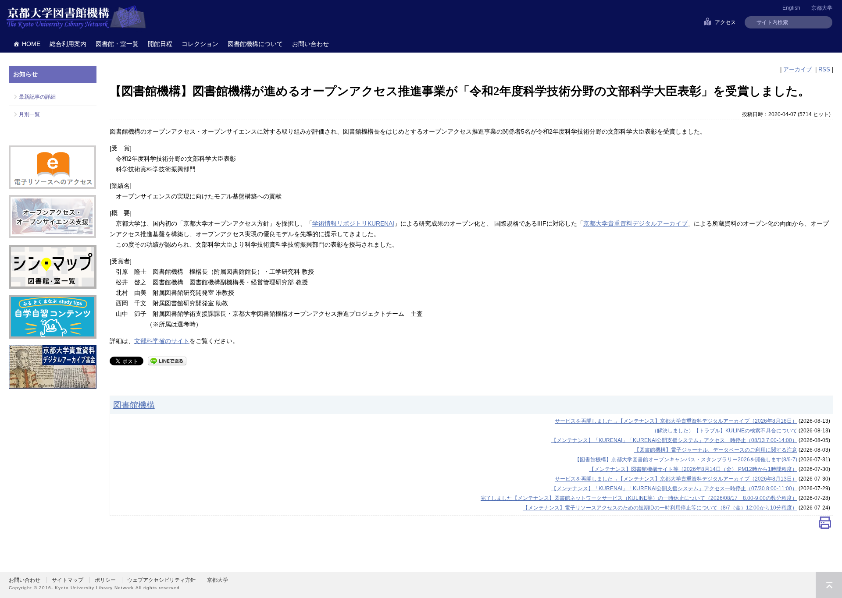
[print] (824, 524)
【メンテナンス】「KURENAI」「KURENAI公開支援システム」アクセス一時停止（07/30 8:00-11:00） (674, 488)
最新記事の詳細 (37, 97)
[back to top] (829, 585)
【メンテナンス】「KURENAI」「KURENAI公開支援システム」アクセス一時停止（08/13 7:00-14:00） (674, 440)
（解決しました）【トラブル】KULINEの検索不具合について (724, 431)
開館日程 (160, 43)
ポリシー (105, 580)
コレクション (200, 43)
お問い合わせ (310, 43)
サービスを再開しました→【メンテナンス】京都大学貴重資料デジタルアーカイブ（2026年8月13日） (676, 479)
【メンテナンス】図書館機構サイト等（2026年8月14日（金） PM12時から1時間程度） (693, 469)
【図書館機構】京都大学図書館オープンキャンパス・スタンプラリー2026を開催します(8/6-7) (685, 459)
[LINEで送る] (167, 360)
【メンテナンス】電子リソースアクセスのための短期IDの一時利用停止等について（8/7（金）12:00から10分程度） (660, 508)
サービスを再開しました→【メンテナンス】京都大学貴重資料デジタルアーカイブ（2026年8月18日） (676, 421)
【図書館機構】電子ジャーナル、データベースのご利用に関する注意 (715, 450)
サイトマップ (67, 580)
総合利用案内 (68, 43)
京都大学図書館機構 (76, 17)
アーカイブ (797, 69)
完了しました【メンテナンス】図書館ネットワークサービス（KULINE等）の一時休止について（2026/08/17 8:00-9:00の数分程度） (639, 498)
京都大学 (821, 8)
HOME (31, 43)
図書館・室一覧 (117, 43)
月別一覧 (29, 114)
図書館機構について (255, 43)
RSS (824, 69)
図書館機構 (134, 405)
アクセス (725, 22)
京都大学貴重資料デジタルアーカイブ (635, 223)
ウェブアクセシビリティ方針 (161, 580)
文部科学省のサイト (161, 340)
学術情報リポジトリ (353, 223)
